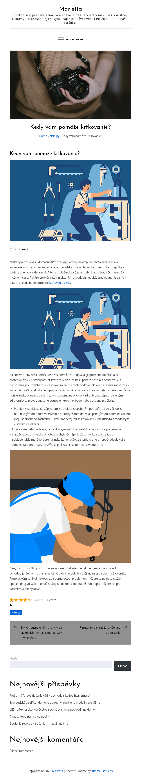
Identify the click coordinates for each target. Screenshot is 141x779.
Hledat (14, 658)
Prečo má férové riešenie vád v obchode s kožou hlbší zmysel (50, 695)
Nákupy (16, 612)
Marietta (70, 9)
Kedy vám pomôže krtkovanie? (44, 153)
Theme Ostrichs (102, 771)
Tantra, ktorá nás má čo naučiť (29, 716)
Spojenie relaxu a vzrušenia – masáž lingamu (39, 723)
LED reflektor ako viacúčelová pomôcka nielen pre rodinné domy (52, 709)
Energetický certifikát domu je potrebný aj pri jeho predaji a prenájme (55, 702)
